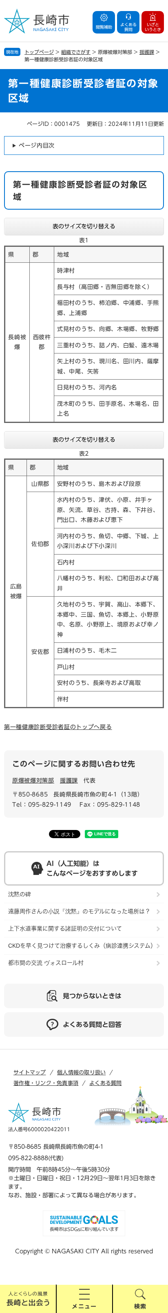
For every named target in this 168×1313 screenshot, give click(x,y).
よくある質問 (105, 1083)
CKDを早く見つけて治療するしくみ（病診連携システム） (82, 945)
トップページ (39, 51)
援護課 (146, 51)
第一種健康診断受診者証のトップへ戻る (58, 727)
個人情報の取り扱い (81, 1072)
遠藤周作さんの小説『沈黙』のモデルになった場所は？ (79, 911)
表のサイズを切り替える (84, 226)
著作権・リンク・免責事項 (45, 1083)
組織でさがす (76, 51)
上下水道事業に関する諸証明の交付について (65, 928)
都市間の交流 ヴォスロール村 (46, 963)
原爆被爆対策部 (33, 780)
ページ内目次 (37, 145)
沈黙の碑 (19, 894)
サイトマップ (29, 1072)
